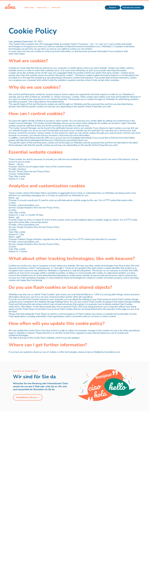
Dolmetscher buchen (132, 7)
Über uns (29, 7)
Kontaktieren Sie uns (27, 397)
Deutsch (113, 7)
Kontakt (56, 7)
